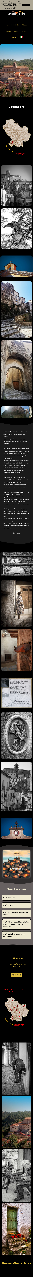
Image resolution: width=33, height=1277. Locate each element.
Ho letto (26, 5)
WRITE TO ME (16, 975)
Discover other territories (16, 1263)
